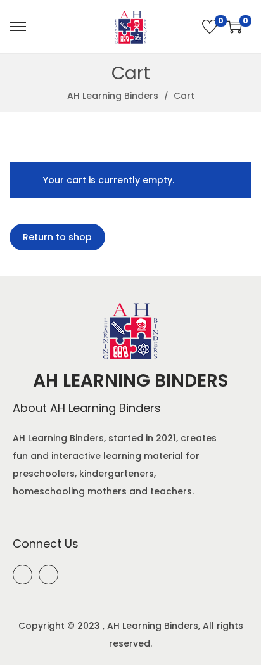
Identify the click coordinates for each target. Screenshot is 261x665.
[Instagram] (48, 574)
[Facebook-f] (22, 574)
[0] (209, 26)
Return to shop (57, 237)
